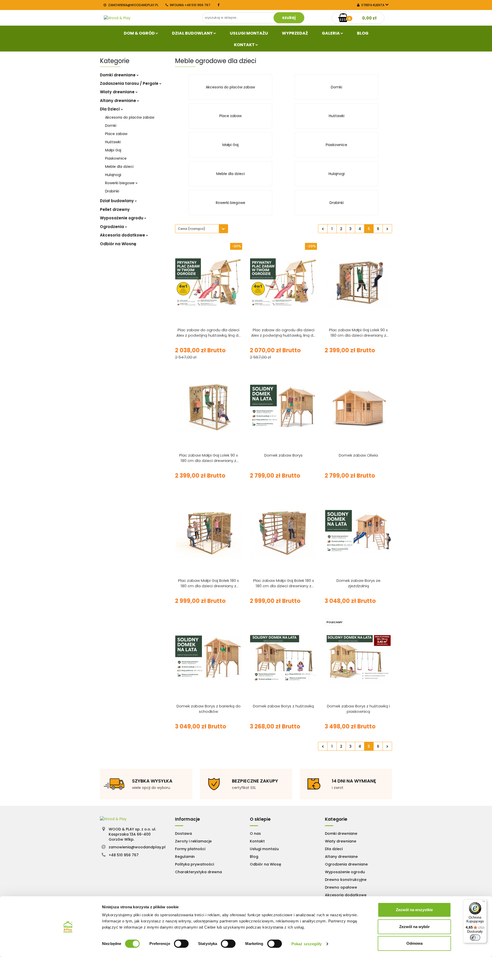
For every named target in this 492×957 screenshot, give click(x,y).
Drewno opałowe (341, 887)
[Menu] (484, 902)
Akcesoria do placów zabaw (129, 117)
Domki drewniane (118, 75)
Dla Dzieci (110, 109)
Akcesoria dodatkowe (123, 235)
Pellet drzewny (115, 209)
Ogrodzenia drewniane (346, 864)
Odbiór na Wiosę (265, 864)
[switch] (181, 944)
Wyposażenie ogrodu (122, 218)
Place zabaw (116, 133)
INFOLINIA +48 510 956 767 (190, 5)
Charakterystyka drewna (198, 871)
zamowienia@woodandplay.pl (133, 5)
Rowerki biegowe (120, 183)
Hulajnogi (113, 174)
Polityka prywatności (194, 864)
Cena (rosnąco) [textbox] (191, 228)
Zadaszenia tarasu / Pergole (129, 83)
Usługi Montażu (249, 33)
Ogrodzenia (112, 226)
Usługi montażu (264, 848)
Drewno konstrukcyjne (345, 879)
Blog (362, 33)
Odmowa (414, 943)
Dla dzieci (334, 848)
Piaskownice (116, 158)
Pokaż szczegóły (306, 944)
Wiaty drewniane (118, 92)
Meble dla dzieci (119, 166)
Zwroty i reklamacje (193, 841)
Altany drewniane (118, 100)
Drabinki (112, 191)
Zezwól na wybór (414, 926)
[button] (187, 819)
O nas (255, 833)
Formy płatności (190, 848)
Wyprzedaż (295, 33)
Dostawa (183, 833)
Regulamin (185, 856)
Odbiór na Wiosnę (118, 243)
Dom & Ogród (140, 33)
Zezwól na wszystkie (414, 910)
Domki (110, 125)
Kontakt (244, 45)
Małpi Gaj (113, 150)
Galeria (331, 33)
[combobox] (201, 228)
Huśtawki (113, 142)
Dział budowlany (192, 33)
